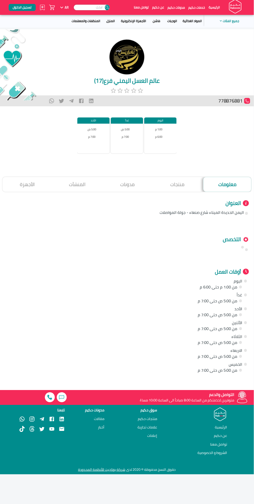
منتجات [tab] (177, 184)
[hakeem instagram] (32, 419)
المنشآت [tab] (77, 184)
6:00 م (158, 137)
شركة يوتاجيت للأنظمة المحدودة (101, 469)
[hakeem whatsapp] (22, 419)
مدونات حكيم (176, 7)
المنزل (110, 21)
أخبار (101, 427)
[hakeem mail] (62, 429)
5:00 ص (125, 129)
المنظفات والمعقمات (86, 21)
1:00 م (158, 129)
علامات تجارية (147, 427)
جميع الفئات (231, 21)
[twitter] (61, 101)
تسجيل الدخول (22, 7)
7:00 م (125, 137)
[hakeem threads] (32, 429)
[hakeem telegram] (42, 419)
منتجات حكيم (147, 418)
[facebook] (81, 101)
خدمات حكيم (196, 7)
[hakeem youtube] (52, 429)
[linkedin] (91, 101)
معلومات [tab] (227, 184)
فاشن (156, 21)
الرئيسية (214, 7)
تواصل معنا (141, 7)
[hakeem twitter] (42, 429)
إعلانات (152, 435)
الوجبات (172, 21)
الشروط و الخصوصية (212, 452)
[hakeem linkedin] (62, 418)
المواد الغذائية (192, 21)
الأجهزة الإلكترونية (133, 21)
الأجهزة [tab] (27, 184)
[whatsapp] (52, 101)
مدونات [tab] (127, 184)
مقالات (99, 418)
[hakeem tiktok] (22, 429)
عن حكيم (158, 7)
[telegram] (71, 101)
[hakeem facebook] (52, 419)
